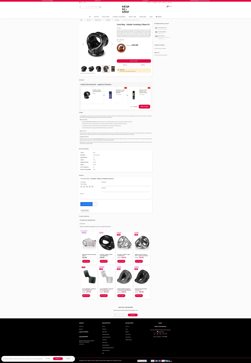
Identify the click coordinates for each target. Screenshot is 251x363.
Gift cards (104, 329)
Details (81, 112)
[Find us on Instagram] (160, 334)
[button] (83, 44)
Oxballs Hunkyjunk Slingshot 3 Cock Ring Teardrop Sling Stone (124, 289)
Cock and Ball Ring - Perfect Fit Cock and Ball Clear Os (106, 289)
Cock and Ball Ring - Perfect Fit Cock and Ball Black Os (89, 289)
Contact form (81, 344)
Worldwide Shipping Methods (108, 347)
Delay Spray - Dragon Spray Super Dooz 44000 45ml (120, 91)
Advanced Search (105, 334)
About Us (81, 329)
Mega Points (104, 331)
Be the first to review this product (87, 73)
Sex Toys (88, 20)
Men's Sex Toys (98, 20)
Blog (103, 353)
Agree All (58, 358)
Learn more (40, 358)
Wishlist (149, 2)
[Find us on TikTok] (166, 334)
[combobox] (90, 7)
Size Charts (104, 339)
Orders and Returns (106, 350)
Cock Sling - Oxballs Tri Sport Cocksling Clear (123, 255)
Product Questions (84, 216)
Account (127, 326)
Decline (68, 358)
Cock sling (117, 20)
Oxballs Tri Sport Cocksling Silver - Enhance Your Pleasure (141, 255)
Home (81, 20)
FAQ (160, 2)
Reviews (81, 175)
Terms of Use (128, 334)
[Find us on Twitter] (158, 334)
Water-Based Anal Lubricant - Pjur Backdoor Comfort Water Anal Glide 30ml (144, 91)
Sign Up (165, 2)
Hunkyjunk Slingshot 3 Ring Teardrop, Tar (141, 289)
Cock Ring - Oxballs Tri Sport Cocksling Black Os (106, 255)
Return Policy (104, 342)
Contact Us (81, 326)
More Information (84, 149)
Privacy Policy (128, 337)
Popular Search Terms (106, 337)
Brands (103, 326)
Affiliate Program (129, 339)
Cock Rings (108, 20)
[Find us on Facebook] (155, 334)
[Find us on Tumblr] (163, 334)
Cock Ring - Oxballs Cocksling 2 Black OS (97, 91)
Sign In (170, 2)
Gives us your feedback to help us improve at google (160, 329)
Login (127, 329)
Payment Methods (105, 345)
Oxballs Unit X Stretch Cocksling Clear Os (89, 255)
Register (127, 331)
